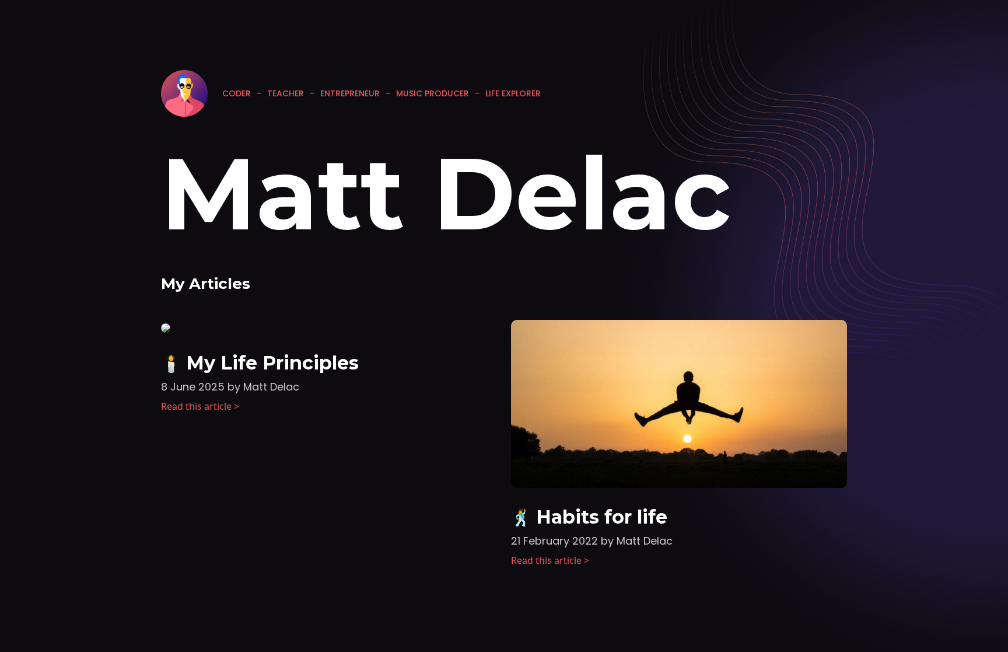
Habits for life (601, 516)
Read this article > (200, 406)
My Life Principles (272, 362)
